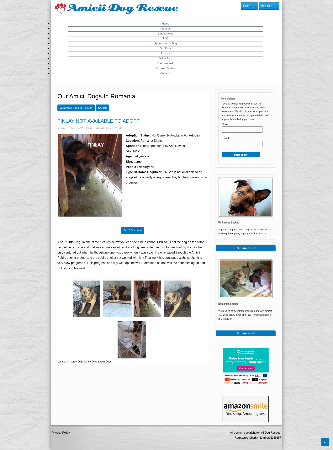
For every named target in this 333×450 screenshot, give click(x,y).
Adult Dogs (105, 361)
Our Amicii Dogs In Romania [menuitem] (76, 107)
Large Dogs (77, 361)
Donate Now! (246, 248)
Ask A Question (133, 230)
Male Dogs (91, 361)
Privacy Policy (61, 432)
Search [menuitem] (102, 107)
